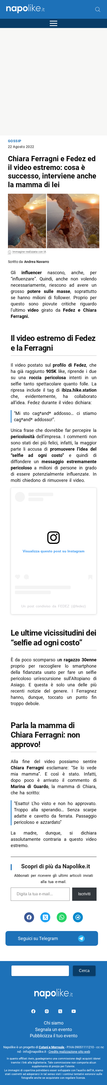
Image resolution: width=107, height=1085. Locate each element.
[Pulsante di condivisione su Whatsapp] (62, 917)
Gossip (14, 141)
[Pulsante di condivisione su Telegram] (78, 917)
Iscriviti (84, 894)
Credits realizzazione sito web (69, 1052)
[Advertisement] (53, 81)
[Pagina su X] (60, 1012)
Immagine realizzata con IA (29, 251)
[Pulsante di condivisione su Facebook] (29, 917)
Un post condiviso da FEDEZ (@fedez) (53, 606)
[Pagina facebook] (34, 1012)
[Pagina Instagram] (47, 1012)
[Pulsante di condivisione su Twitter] (45, 917)
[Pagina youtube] (73, 1012)
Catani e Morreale (52, 1047)
